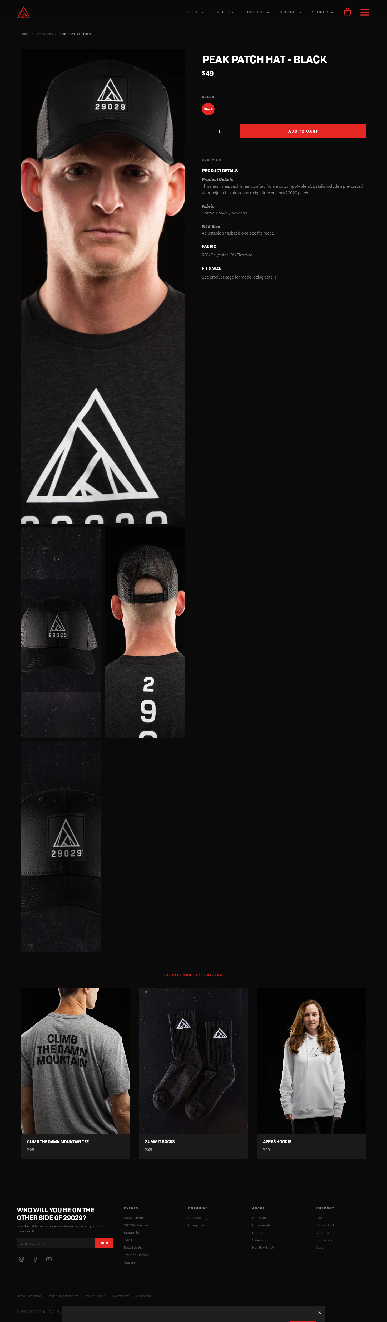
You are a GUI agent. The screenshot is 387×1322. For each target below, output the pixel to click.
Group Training (200, 1225)
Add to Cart (303, 131)
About (193, 12)
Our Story (259, 1217)
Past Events (133, 1247)
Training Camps (136, 1254)
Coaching (255, 12)
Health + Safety (263, 1247)
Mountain (131, 1232)
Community (261, 1225)
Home (25, 34)
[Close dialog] (319, 1285)
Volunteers (325, 1232)
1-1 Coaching (198, 1217)
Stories (321, 12)
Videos (257, 1240)
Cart (319, 1247)
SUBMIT (303, 1301)
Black (208, 109)
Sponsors (324, 1240)
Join (104, 1243)
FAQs (320, 1217)
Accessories (44, 34)
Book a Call (325, 1225)
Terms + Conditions (29, 1296)
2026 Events (133, 1217)
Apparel (289, 12)
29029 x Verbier (136, 1225)
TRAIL (128, 1240)
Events (222, 12)
